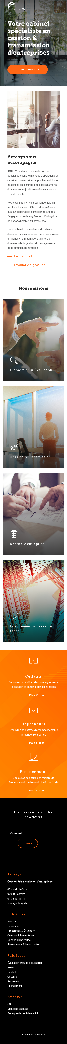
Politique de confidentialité (22, 1013)
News (10, 967)
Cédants (12, 976)
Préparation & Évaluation (21, 930)
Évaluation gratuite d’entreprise (25, 962)
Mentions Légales (17, 1008)
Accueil (11, 921)
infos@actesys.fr (17, 903)
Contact (11, 972)
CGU (9, 1004)
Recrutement (14, 985)
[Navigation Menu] (58, 6)
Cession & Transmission (21, 935)
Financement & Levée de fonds (25, 944)
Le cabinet (13, 926)
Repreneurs (14, 981)
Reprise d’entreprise (19, 940)
